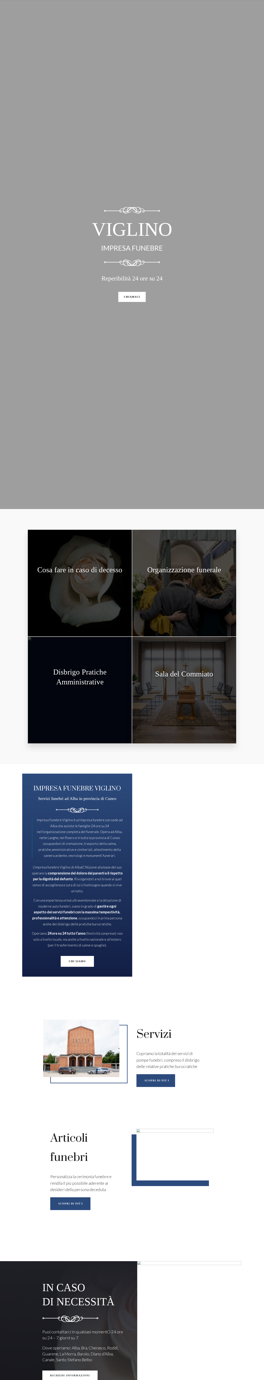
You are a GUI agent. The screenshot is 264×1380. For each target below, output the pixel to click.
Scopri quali (80, 605)
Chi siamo (77, 961)
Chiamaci (132, 296)
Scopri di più (156, 1080)
